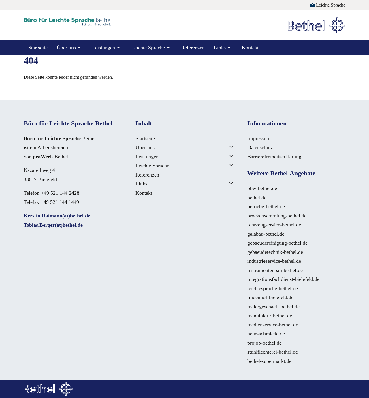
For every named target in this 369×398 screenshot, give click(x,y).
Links (141, 184)
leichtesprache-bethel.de (272, 288)
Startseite (38, 47)
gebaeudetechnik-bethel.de (275, 252)
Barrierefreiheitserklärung (274, 156)
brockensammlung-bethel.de (276, 216)
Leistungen (147, 156)
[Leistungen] (224, 155)
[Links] (224, 183)
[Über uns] (224, 146)
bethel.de (256, 197)
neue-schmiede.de (266, 334)
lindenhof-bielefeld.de (270, 297)
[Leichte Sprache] (224, 164)
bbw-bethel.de (262, 188)
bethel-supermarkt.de (269, 361)
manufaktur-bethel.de (269, 315)
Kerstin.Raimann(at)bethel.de (57, 216)
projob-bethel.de (264, 343)
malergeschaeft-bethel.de (273, 306)
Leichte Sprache (152, 165)
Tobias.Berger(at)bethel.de (53, 225)
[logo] (67, 21)
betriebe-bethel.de (266, 206)
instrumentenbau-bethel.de (275, 270)
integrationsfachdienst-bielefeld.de (283, 279)
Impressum (258, 138)
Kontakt (250, 47)
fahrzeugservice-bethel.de (274, 225)
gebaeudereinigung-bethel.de (277, 243)
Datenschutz (260, 147)
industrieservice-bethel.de (274, 261)
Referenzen (193, 47)
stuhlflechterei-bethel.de (272, 352)
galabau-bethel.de (265, 234)
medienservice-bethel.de (272, 325)
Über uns (145, 147)
